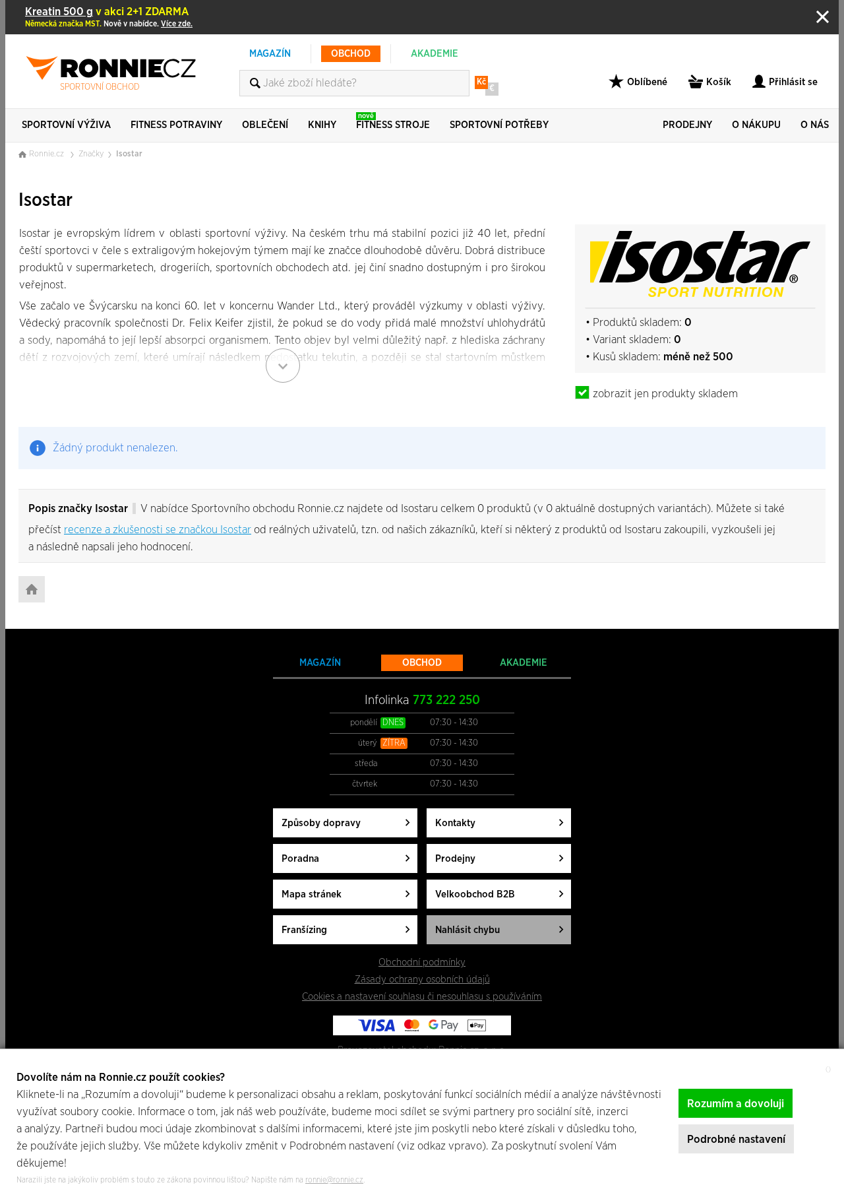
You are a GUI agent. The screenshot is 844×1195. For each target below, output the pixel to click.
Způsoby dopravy (321, 823)
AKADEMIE (434, 54)
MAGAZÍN (270, 54)
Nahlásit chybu (467, 930)
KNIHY (322, 125)
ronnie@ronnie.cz (334, 1180)
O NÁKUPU (756, 125)
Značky (91, 154)
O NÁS (814, 125)
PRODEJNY (687, 125)
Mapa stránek (312, 894)
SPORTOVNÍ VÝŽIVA (66, 125)
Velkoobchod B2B (475, 894)
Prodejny (455, 859)
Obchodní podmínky (422, 962)
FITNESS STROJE (393, 121)
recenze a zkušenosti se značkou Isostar (157, 529)
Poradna (300, 859)
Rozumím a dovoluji (735, 1103)
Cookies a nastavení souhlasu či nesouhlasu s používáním (422, 997)
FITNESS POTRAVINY (176, 125)
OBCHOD (351, 54)
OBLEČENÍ (265, 125)
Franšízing (304, 930)
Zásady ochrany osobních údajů (422, 980)
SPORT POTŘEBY (499, 125)
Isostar (129, 154)
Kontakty (455, 823)
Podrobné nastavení (736, 1139)
